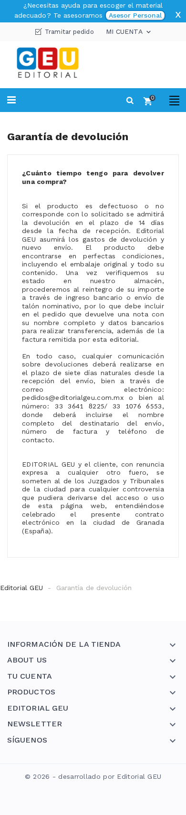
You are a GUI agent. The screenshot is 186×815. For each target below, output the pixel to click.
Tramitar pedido (69, 31)
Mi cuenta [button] (129, 32)
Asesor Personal (135, 15)
